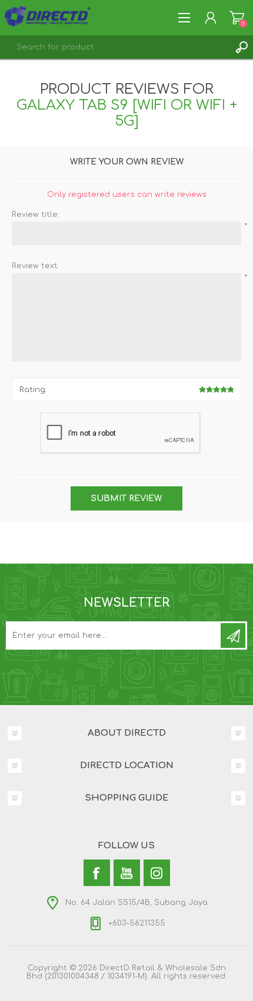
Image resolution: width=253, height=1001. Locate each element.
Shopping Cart (237, 18)
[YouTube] (127, 873)
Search (241, 47)
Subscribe (233, 635)
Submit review (126, 498)
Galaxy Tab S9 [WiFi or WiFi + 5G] (126, 113)
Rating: (32, 390)
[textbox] (115, 47)
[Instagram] (157, 873)
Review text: (35, 266)
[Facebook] (97, 873)
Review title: (35, 214)
